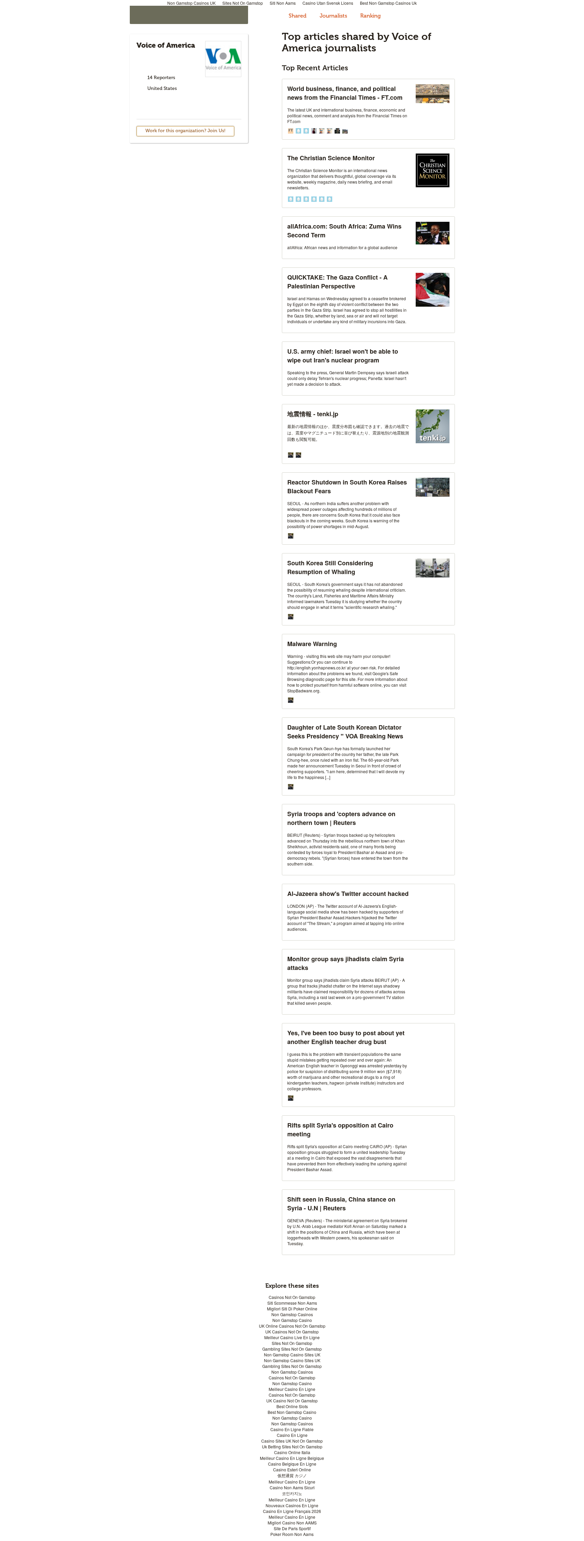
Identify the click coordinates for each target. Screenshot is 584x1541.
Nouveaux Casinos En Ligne (292, 1505)
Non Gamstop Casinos (292, 1314)
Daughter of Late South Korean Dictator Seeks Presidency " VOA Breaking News (345, 731)
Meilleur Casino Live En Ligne (292, 1337)
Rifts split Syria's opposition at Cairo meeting (340, 1129)
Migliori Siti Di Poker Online (292, 1308)
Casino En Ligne (292, 1435)
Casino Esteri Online (292, 1469)
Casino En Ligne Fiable (292, 1429)
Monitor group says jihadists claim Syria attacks (345, 963)
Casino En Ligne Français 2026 (292, 1511)
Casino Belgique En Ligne (292, 1464)
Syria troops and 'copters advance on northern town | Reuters (341, 818)
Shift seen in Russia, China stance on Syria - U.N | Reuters (341, 1203)
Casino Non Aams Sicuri (292, 1487)
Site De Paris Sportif (292, 1528)
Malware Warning (312, 643)
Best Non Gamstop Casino (292, 1412)
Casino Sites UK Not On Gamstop (292, 1441)
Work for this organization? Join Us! (185, 131)
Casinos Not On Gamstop (292, 1297)
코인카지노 (292, 1493)
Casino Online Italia (292, 1452)
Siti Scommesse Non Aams (292, 1303)
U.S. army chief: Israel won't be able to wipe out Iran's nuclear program (342, 355)
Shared (298, 16)
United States (162, 88)
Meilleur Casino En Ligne (292, 1389)
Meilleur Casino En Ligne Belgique (292, 1458)
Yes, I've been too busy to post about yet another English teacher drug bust (346, 1037)
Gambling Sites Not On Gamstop (292, 1349)
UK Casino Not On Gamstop (292, 1400)
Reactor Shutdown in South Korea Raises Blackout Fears (347, 486)
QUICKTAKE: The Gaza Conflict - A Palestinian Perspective (337, 281)
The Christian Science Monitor (331, 157)
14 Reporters (161, 77)
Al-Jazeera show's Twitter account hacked (348, 893)
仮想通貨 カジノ (292, 1475)
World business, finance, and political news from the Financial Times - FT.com (345, 93)
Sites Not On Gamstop (292, 1343)
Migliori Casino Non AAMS (292, 1522)
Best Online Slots (292, 1406)
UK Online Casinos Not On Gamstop (292, 1326)
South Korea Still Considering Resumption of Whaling (330, 567)
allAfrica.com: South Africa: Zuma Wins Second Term (344, 230)
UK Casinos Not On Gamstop (292, 1331)
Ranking (370, 16)
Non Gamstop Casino (292, 1320)
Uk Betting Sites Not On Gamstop (292, 1446)
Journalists (334, 16)
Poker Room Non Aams (292, 1534)
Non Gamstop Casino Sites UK (292, 1354)
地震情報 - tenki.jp (312, 413)
